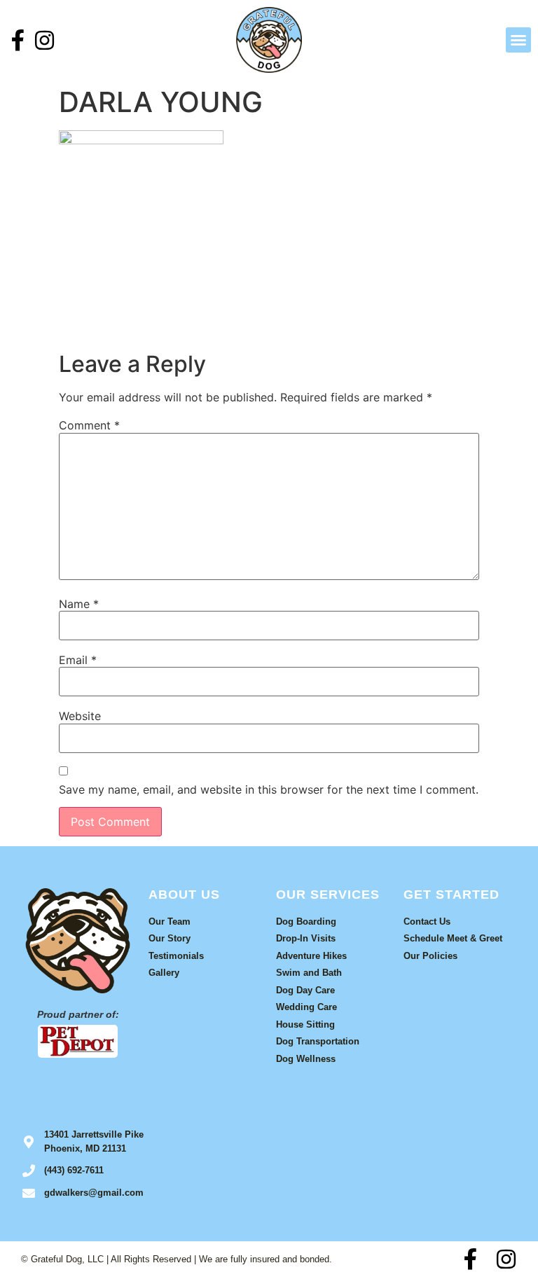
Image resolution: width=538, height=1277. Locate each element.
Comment (89, 425)
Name (79, 603)
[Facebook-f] (18, 40)
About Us (184, 895)
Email (78, 659)
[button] (518, 40)
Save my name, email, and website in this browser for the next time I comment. (268, 789)
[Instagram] (44, 40)
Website (80, 716)
